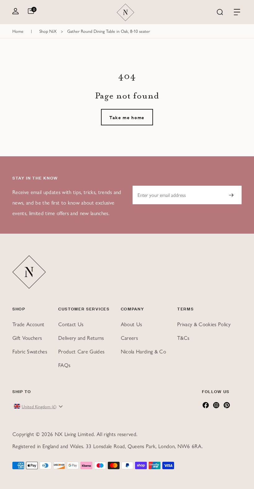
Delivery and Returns (81, 337)
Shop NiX (48, 31)
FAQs (64, 365)
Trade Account (28, 324)
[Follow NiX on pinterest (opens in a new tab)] (226, 406)
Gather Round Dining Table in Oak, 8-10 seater (108, 31)
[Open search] (220, 12)
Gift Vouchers (27, 337)
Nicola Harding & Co (143, 351)
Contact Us (70, 324)
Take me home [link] (127, 117)
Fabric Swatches (29, 351)
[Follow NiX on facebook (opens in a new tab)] (205, 406)
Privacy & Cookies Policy (203, 324)
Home (18, 31)
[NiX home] (126, 12)
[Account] (15, 12)
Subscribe (231, 195)
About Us (131, 324)
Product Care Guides (81, 351)
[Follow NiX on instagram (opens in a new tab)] (216, 406)
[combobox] (39, 406)
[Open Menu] (237, 12)
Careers (129, 337)
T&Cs (183, 337)
